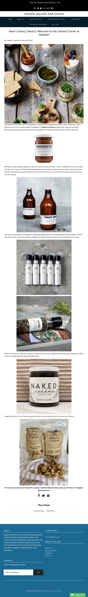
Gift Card (55, 24)
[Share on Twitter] (43, 496)
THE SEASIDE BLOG (52, 537)
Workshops (75, 19)
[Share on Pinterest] (48, 496)
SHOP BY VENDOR (35, 19)
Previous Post (39, 511)
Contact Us (78, 595)
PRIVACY (48, 556)
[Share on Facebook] (39, 496)
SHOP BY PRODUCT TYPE (56, 19)
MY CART (48, 8)
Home (10, 19)
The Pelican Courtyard (38, 24)
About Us (20, 19)
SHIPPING (48, 553)
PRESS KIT (49, 548)
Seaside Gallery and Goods (44, 14)
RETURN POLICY (51, 551)
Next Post (50, 511)
